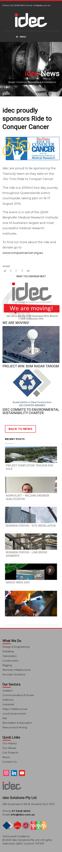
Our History (9, 743)
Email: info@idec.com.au (38, 5)
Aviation (7, 690)
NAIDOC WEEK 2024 (18, 582)
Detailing (8, 651)
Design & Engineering (15, 646)
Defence (8, 699)
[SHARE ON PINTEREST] (22, 270)
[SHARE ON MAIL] (28, 270)
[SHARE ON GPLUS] (16, 270)
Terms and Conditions (16, 836)
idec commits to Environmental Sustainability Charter (30, 411)
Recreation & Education (17, 722)
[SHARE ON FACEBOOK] (10, 270)
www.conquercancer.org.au (22, 253)
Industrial (8, 704)
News (6, 757)
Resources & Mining (14, 727)
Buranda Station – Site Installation (31, 525)
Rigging (7, 665)
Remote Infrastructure (16, 669)
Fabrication (9, 656)
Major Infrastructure (14, 709)
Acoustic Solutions (13, 674)
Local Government (14, 713)
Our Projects (10, 752)
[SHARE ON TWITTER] (4, 270)
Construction (10, 660)
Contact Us (9, 761)
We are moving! (15, 323)
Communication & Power (18, 695)
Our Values (9, 748)
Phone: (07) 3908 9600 (13, 5)
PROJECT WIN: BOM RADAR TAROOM (30, 366)
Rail (4, 718)
